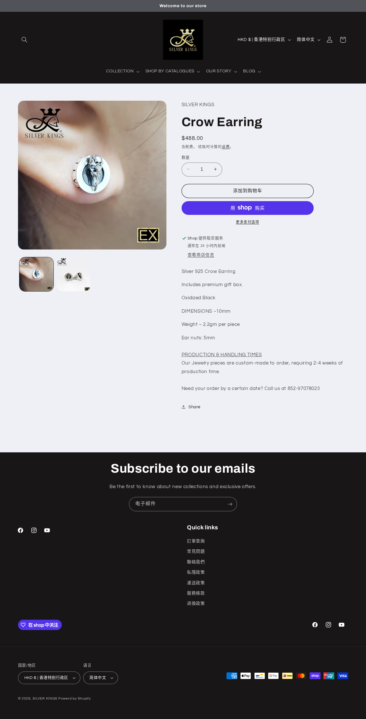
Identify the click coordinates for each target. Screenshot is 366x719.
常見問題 (196, 551)
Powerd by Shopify (74, 698)
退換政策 (196, 603)
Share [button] (194, 407)
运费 (226, 147)
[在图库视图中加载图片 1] (36, 274)
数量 (186, 157)
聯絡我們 (196, 562)
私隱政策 (196, 572)
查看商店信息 (201, 255)
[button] (24, 39)
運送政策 (196, 583)
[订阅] (230, 504)
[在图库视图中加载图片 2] (73, 274)
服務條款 (196, 593)
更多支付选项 (247, 222)
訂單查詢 (196, 541)
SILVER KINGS (45, 698)
